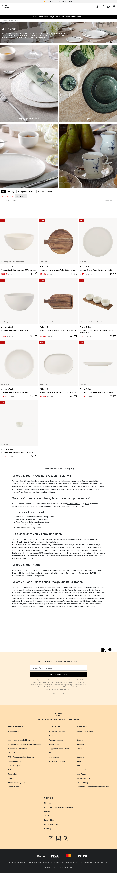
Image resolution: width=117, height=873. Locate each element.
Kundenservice (14, 732)
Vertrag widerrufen (58, 693)
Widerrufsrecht (13, 787)
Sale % (79, 749)
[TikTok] (66, 838)
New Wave (20, 519)
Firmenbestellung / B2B (16, 783)
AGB (9, 770)
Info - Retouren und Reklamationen (21, 740)
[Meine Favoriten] (103, 6)
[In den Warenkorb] (36, 273)
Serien (49, 192)
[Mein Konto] (97, 6)
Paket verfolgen (14, 766)
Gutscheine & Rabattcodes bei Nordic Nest (93, 787)
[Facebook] (51, 838)
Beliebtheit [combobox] (109, 200)
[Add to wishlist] (32, 273)
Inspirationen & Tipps (85, 732)
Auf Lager (12, 192)
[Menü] (114, 6)
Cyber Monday (82, 783)
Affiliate (47, 816)
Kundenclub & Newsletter (17, 749)
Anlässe (80, 761)
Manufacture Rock (23, 517)
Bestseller (80, 757)
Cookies (11, 778)
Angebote (80, 744)
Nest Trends (81, 774)
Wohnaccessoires (19, 506)
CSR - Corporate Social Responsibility (58, 807)
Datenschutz (12, 774)
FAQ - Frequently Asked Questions (21, 757)
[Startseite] (6, 6)
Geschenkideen (83, 770)
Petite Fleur (20, 522)
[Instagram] (58, 838)
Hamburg (47, 829)
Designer (80, 740)
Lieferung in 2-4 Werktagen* (60, 1)
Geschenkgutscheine (57, 761)
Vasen (87, 504)
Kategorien (22, 192)
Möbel (51, 753)
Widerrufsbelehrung (15, 753)
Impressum (12, 736)
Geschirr (91, 486)
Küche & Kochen (55, 736)
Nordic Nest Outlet (51, 824)
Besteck (70, 504)
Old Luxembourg (21, 590)
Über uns (47, 803)
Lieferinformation (14, 761)
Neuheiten (81, 753)
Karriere (47, 812)
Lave (18, 528)
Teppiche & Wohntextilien (59, 749)
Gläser (77, 504)
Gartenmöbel (54, 757)
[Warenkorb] (108, 6)
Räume (79, 766)
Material (40, 192)
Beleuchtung (54, 744)
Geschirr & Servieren (57, 732)
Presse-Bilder (49, 820)
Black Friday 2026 (83, 778)
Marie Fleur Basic (22, 525)
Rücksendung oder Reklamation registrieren (24, 744)
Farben (32, 192)
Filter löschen (6, 196)
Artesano (19, 196)
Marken (4, 20)
